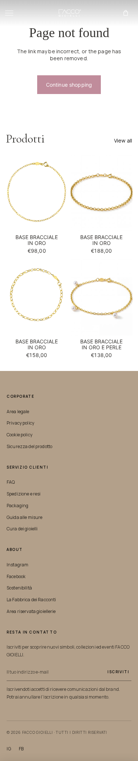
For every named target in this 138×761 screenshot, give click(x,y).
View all (123, 140)
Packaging (17, 505)
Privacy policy (20, 423)
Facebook (16, 576)
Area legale (18, 411)
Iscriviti (118, 671)
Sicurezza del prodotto (29, 446)
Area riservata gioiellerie (31, 611)
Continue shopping (69, 85)
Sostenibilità (19, 588)
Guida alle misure (24, 517)
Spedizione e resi (23, 494)
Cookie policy (19, 435)
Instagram (17, 565)
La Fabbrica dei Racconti (31, 599)
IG (9, 749)
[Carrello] (125, 13)
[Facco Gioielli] (69, 13)
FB (21, 749)
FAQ (11, 482)
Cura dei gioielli (22, 529)
